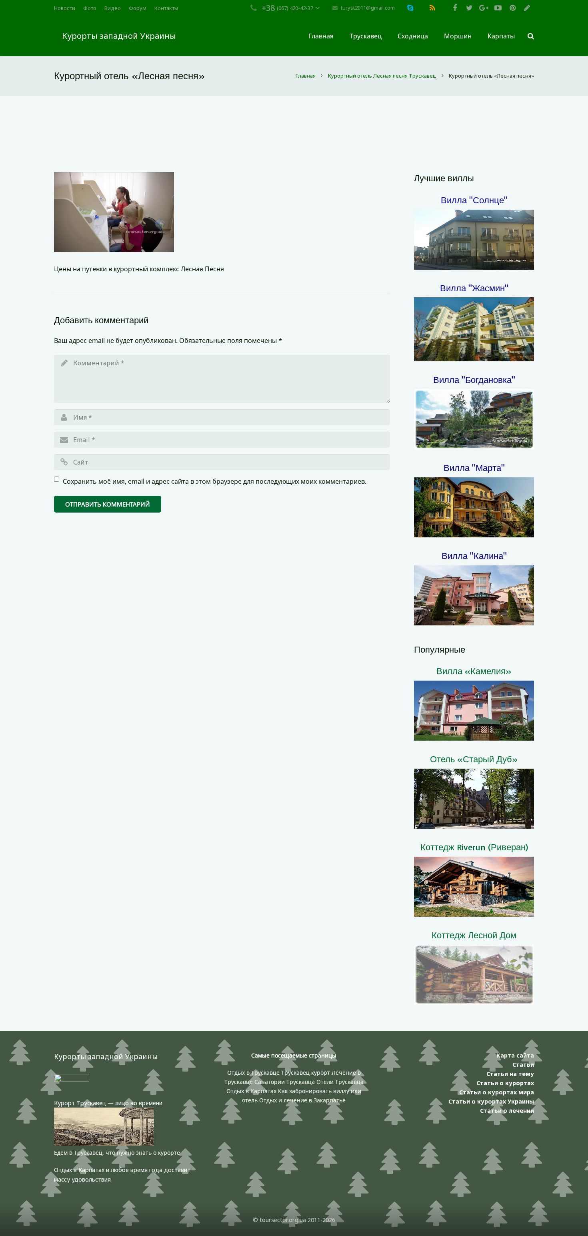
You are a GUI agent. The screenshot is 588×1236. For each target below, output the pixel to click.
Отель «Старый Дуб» (474, 758)
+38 (268, 7)
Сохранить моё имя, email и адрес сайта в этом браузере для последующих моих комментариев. (214, 481)
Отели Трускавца (340, 1082)
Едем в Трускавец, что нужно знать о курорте (117, 1152)
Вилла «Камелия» (474, 670)
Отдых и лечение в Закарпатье (302, 1100)
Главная (306, 75)
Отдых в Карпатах (251, 1091)
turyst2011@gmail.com (368, 7)
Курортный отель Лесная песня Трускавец (382, 75)
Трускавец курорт (306, 1072)
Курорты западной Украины (119, 35)
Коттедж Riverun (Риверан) (474, 846)
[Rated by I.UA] (71, 1080)
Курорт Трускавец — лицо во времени (108, 1103)
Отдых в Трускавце (253, 1072)
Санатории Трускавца (285, 1082)
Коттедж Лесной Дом (474, 935)
